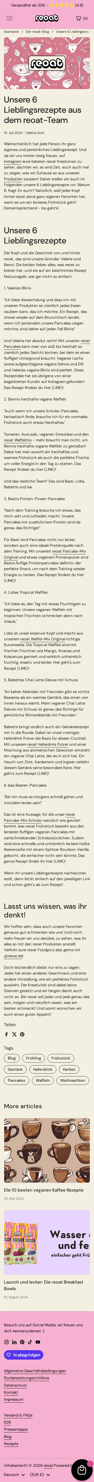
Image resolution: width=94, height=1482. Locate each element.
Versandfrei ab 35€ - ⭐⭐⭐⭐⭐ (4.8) (47, 5)
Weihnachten (72, 1080)
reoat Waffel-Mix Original (42, 639)
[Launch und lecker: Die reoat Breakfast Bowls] (47, 1242)
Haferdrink (42, 1069)
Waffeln (43, 1080)
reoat (48, 1465)
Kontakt (11, 1392)
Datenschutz (15, 1385)
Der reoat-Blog (37, 31)
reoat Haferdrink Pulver (47, 744)
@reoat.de (13, 956)
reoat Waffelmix (18, 440)
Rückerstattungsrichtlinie (26, 1378)
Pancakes (16, 1080)
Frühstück (60, 1058)
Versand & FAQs (18, 1415)
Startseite (11, 31)
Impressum (13, 1399)
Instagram (12, 161)
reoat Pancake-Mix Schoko (39, 817)
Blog (12, 1058)
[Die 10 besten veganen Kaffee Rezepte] (47, 1150)
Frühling (33, 1058)
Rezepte (11, 1443)
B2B (7, 1422)
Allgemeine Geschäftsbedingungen (35, 1370)
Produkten (13, 179)
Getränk (15, 1069)
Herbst (69, 1069)
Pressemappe (16, 1429)
